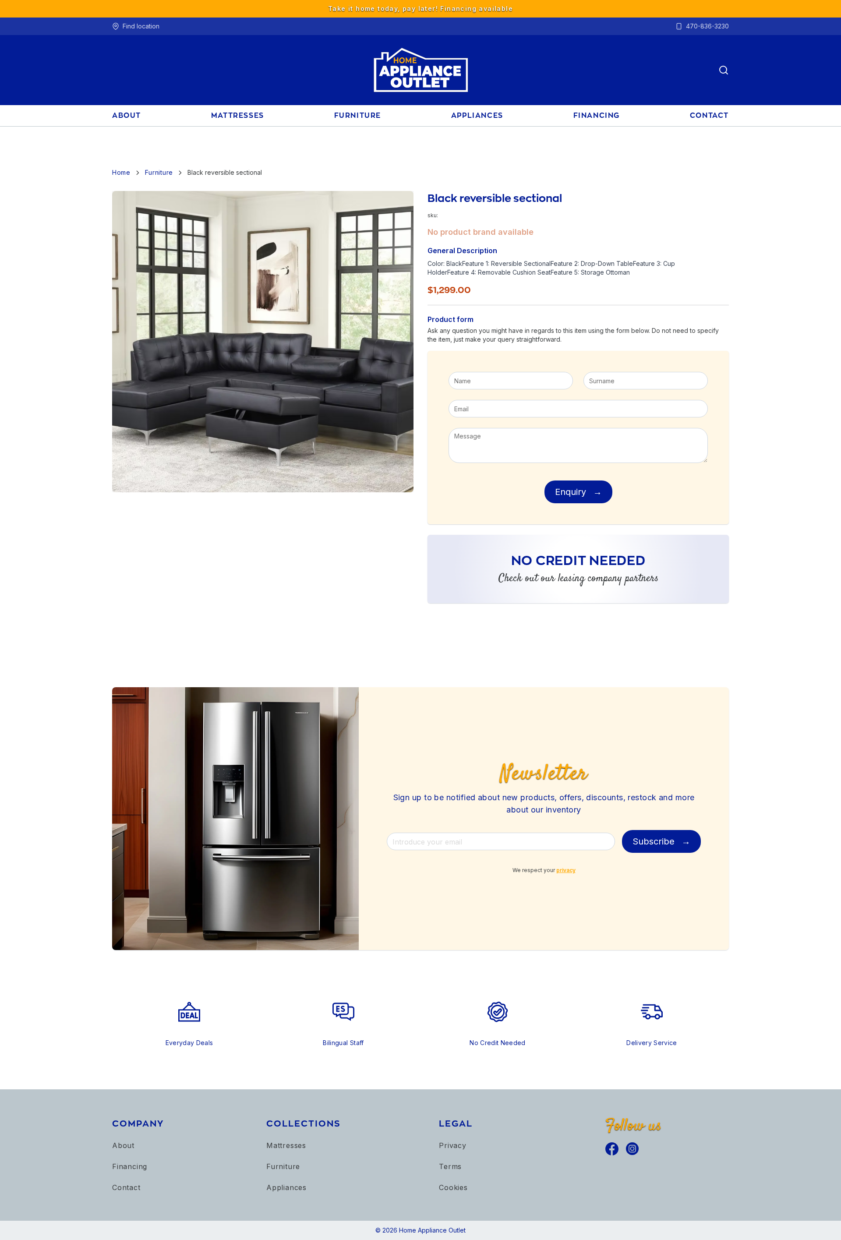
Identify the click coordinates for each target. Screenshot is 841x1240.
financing (596, 115)
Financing (129, 1166)
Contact (126, 1187)
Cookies (453, 1187)
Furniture (283, 1166)
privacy (566, 870)
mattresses (237, 115)
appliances (477, 115)
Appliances (286, 1187)
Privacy (452, 1145)
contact (709, 115)
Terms (450, 1166)
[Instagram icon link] (632, 1148)
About (123, 1145)
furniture (357, 115)
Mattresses (286, 1145)
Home (121, 172)
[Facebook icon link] (611, 1148)
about (126, 115)
